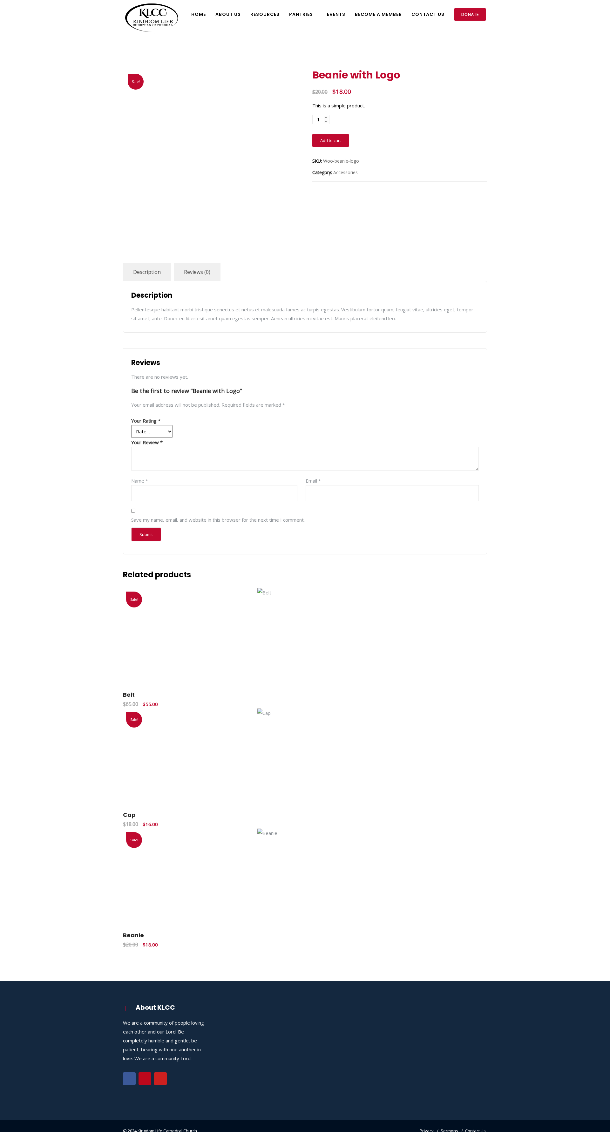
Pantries (301, 14)
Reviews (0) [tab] (197, 271)
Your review (147, 442)
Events (336, 14)
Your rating (145, 420)
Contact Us (427, 14)
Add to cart (330, 140)
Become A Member (378, 14)
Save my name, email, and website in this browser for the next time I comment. (218, 520)
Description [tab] (147, 271)
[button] (470, 671)
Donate (470, 14)
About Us (228, 14)
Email (313, 481)
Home (198, 14)
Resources (265, 14)
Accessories (345, 172)
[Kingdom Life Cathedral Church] (152, 18)
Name (139, 481)
